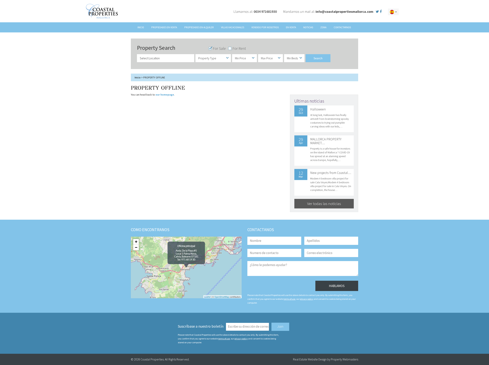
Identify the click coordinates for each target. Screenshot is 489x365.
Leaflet (207, 296)
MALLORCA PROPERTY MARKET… (326, 141)
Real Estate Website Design (310, 359)
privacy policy (306, 298)
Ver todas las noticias (324, 203)
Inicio (138, 77)
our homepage (164, 94)
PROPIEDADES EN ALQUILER (199, 27)
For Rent (239, 48)
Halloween (318, 109)
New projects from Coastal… (330, 172)
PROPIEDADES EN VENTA (164, 27)
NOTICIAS (308, 27)
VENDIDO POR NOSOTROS (265, 27)
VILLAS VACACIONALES (232, 27)
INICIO (141, 27)
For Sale (219, 48)
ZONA (323, 27)
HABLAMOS (337, 286)
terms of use (289, 298)
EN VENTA (291, 27)
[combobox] (213, 58)
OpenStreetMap (221, 296)
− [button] (136, 247)
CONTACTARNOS (342, 27)
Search (318, 58)
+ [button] (136, 241)
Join (280, 326)
